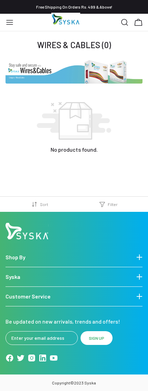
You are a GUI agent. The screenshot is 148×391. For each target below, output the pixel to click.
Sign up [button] (96, 338)
